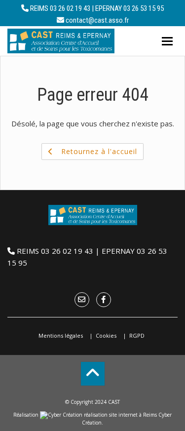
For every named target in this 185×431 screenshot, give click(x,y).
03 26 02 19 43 (70, 8)
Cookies (106, 335)
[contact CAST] (81, 299)
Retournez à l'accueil (98, 151)
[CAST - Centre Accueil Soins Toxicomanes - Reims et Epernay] (61, 41)
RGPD (137, 335)
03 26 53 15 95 (143, 8)
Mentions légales (60, 335)
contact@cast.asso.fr (97, 20)
